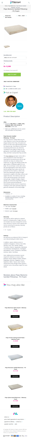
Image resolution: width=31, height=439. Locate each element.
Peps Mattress (10, 156)
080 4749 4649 (11, 111)
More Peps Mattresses (8, 16)
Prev (19, 15)
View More (15, 316)
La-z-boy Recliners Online (12, 432)
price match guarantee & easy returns (14, 419)
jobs (16, 424)
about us (6, 417)
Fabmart (15, 414)
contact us (18, 421)
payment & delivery (9, 421)
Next (23, 15)
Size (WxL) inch (8, 55)
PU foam (13, 206)
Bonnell (14, 208)
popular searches (8, 424)
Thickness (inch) (8, 61)
